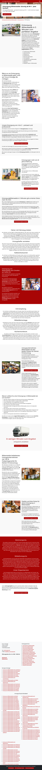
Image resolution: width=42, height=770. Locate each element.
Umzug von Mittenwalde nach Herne (30, 737)
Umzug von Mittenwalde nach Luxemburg (11, 669)
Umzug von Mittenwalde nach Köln (10, 719)
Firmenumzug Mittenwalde (28, 649)
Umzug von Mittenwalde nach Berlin (10, 696)
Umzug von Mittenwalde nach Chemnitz (31, 701)
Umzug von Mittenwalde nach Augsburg (11, 714)
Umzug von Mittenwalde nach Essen (10, 698)
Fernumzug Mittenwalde (28, 648)
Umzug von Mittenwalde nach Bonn (10, 697)
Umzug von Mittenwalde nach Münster (11, 726)
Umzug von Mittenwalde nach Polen (10, 672)
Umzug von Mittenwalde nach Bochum (11, 722)
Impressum (4, 657)
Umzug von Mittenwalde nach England (11, 676)
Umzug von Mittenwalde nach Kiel (30, 700)
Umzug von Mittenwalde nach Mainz (30, 710)
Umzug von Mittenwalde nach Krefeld (30, 709)
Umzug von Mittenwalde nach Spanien (11, 689)
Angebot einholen (7, 14)
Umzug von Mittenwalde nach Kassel (30, 718)
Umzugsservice (20, 19)
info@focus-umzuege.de (10, 651)
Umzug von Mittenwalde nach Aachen (30, 698)
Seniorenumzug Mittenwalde (29, 654)
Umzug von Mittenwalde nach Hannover (11, 715)
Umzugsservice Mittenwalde (28, 645)
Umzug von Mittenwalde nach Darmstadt (31, 735)
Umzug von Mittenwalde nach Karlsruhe (11, 728)
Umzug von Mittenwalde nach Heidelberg (31, 736)
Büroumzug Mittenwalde (28, 646)
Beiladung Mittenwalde (27, 663)
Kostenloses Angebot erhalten (21, 143)
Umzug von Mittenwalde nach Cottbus (11, 702)
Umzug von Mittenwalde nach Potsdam (11, 705)
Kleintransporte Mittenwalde (28, 658)
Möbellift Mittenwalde (27, 665)
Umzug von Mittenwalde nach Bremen (11, 701)
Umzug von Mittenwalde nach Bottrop (11, 757)
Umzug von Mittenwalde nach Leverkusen (31, 732)
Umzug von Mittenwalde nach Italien (10, 680)
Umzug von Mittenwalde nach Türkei (10, 675)
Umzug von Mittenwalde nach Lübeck (30, 711)
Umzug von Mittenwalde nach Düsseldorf (11, 718)
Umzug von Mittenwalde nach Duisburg (11, 720)
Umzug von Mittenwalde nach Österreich (11, 685)
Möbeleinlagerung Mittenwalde (29, 653)
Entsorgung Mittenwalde (28, 657)
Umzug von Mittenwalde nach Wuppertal (11, 723)
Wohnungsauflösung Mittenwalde (30, 656)
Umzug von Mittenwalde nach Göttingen (11, 759)
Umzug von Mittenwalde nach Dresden (11, 704)
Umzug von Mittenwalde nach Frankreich (11, 684)
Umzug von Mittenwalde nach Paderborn (11, 744)
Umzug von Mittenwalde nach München (11, 711)
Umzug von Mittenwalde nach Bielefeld (11, 724)
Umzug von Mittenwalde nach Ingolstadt (11, 746)
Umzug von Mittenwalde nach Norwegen (11, 671)
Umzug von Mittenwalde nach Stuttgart (11, 706)
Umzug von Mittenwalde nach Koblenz (11, 764)
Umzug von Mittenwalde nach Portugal (11, 688)
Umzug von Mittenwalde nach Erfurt (30, 713)
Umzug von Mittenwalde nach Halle (30, 702)
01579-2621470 (7, 650)
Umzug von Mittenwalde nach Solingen (31, 733)
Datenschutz (5, 659)
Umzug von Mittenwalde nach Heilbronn (11, 752)
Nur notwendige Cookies (19, 768)
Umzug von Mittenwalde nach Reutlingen (11, 760)
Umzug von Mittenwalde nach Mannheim (11, 727)
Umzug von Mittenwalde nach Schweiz (11, 690)
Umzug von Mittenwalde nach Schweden (11, 673)
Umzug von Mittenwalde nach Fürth (10, 749)
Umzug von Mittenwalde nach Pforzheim (11, 755)
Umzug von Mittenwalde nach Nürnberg (11, 713)
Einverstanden (11, 768)
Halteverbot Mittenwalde (28, 650)
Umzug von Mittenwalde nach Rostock (30, 717)
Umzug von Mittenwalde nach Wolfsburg (11, 756)
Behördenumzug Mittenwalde (29, 662)
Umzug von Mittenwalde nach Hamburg (11, 707)
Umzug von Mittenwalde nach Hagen (30, 719)
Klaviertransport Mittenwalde (29, 652)
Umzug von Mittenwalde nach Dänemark (11, 686)
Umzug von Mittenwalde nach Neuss (30, 739)
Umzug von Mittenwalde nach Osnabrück (31, 731)
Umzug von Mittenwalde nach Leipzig (10, 700)
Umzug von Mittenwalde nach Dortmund (11, 717)
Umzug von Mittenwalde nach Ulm (10, 753)
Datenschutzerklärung (29, 768)
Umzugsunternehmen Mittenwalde (11, 1)
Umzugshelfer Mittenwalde (28, 661)
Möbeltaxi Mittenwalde (27, 659)
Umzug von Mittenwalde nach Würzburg (11, 751)
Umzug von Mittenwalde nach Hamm (30, 723)
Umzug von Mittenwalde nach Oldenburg (31, 730)
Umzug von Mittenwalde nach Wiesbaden (11, 730)
